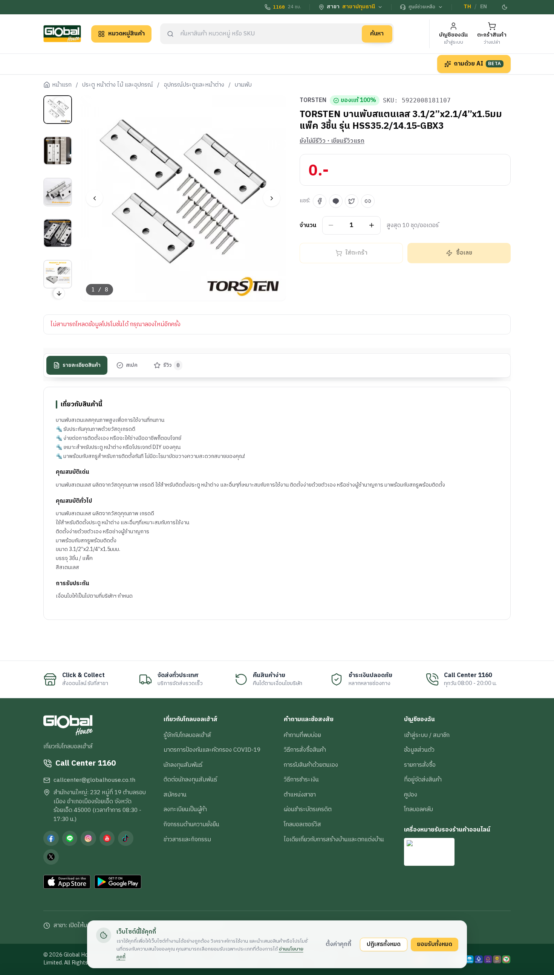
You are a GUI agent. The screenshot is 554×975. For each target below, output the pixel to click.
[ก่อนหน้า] (94, 198)
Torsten (313, 100)
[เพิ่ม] (371, 225)
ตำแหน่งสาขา (300, 795)
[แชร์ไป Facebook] (319, 201)
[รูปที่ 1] (57, 109)
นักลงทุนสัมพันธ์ (183, 765)
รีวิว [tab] (171, 365)
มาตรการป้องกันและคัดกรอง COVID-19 (212, 750)
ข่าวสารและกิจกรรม (187, 839)
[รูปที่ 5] (57, 274)
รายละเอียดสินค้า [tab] (82, 365)
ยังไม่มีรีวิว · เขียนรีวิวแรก (332, 141)
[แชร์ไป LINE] (336, 201)
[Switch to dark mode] (505, 7)
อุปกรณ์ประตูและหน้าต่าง (194, 85)
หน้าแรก (62, 85)
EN (483, 6)
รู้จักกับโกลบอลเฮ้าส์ (187, 735)
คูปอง (410, 795)
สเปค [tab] (132, 365)
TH (467, 6)
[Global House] (62, 33)
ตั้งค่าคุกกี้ (338, 944)
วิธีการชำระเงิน (301, 779)
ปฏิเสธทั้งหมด (384, 944)
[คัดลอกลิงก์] (368, 201)
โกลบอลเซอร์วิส (302, 824)
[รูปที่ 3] (57, 191)
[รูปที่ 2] (57, 150)
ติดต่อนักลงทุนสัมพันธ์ (190, 779)
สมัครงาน (175, 795)
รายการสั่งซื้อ (420, 765)
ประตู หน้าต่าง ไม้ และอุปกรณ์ (117, 85)
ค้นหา (377, 33)
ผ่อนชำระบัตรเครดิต (308, 809)
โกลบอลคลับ (418, 809)
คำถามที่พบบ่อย (302, 735)
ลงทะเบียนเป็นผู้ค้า (185, 809)
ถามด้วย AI (477, 64)
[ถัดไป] (271, 198)
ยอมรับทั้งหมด (434, 944)
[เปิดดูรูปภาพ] (183, 198)
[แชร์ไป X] (351, 201)
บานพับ (243, 85)
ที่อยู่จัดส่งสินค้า (423, 779)
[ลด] (331, 225)
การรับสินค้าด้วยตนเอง (311, 765)
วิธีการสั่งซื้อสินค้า (305, 750)
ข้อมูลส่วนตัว (419, 750)
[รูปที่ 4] (57, 233)
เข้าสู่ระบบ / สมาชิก (427, 735)
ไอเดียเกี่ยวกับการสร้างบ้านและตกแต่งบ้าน (334, 839)
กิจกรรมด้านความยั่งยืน (191, 824)
